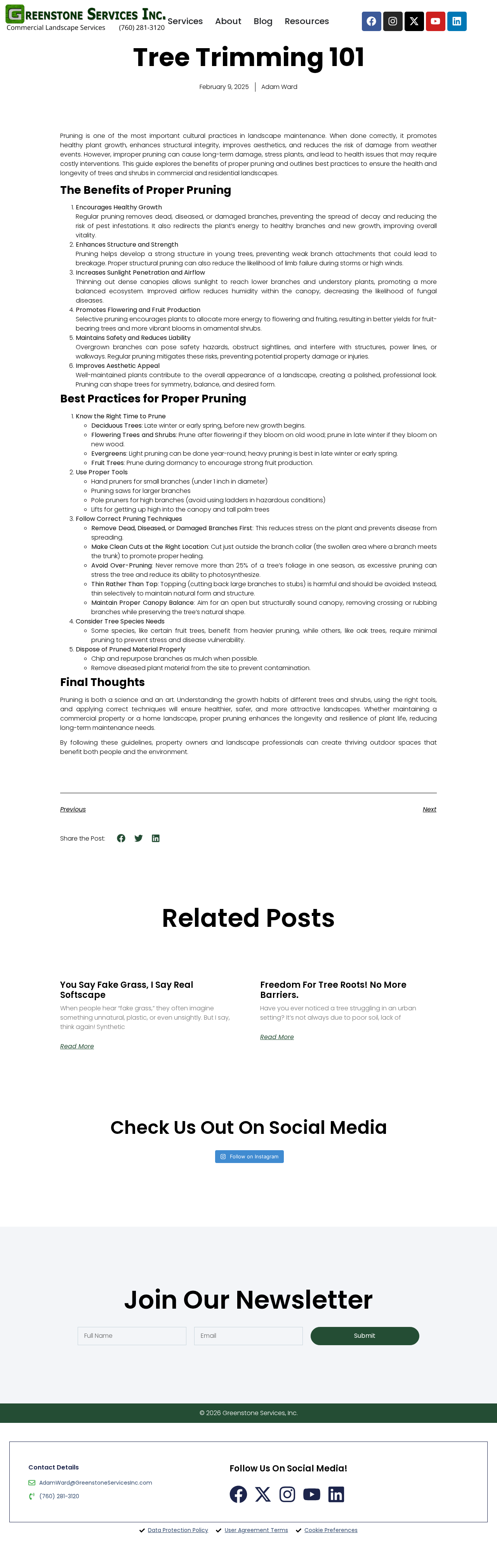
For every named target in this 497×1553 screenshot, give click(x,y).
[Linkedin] (457, 21)
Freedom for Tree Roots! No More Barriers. (333, 990)
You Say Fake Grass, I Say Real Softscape (126, 990)
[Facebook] (371, 21)
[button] (121, 838)
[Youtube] (435, 21)
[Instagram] (393, 21)
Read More (77, 1046)
